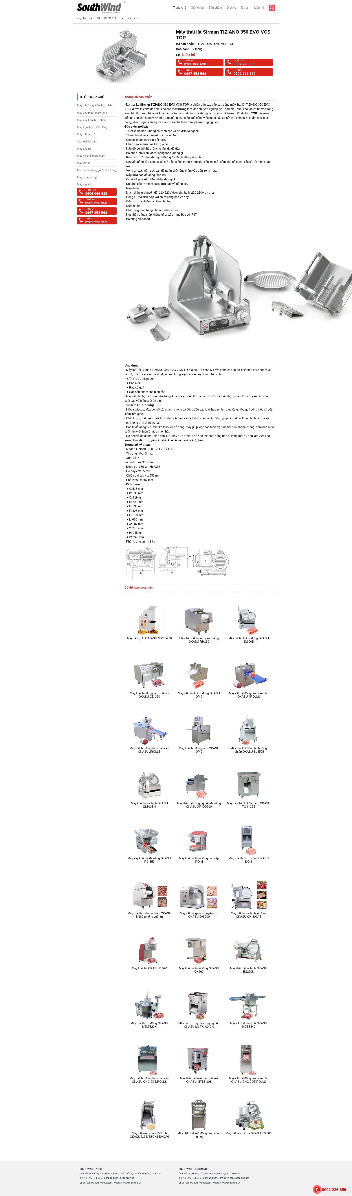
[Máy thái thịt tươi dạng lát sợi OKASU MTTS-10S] (199, 1086)
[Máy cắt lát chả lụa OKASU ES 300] (249, 1141)
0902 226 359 (245, 74)
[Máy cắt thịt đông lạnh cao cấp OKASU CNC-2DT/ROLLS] (249, 1086)
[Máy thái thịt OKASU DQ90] (150, 976)
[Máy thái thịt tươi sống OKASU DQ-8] (249, 866)
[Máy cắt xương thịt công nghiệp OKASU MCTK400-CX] (199, 1031)
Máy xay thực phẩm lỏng (92, 112)
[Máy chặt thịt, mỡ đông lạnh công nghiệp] (199, 1141)
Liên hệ (259, 7)
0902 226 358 (245, 64)
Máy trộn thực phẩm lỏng (92, 127)
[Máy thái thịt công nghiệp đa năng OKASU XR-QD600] (199, 811)
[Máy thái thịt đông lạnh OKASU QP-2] (199, 756)
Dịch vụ (231, 7)
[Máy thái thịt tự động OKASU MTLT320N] (150, 1031)
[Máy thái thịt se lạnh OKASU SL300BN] (150, 811)
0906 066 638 (195, 64)
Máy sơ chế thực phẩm (91, 155)
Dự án (245, 7)
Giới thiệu (197, 7)
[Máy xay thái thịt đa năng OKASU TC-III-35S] (249, 811)
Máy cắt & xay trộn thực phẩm (95, 105)
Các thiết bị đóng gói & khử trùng (96, 170)
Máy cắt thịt (134, 18)
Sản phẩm (215, 7)
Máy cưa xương (87, 177)
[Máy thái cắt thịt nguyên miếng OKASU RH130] (199, 646)
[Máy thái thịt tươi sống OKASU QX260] (199, 976)
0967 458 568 (195, 74)
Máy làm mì (84, 162)
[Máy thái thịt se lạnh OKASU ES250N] (249, 976)
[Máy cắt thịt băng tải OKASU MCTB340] (249, 1031)
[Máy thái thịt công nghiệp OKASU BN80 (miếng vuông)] (150, 921)
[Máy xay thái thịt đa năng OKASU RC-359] (150, 866)
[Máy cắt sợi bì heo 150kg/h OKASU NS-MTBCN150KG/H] (150, 1141)
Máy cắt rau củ (86, 134)
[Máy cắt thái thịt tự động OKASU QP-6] (199, 701)
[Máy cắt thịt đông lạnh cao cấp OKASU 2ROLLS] (150, 756)
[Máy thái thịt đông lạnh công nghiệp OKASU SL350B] (249, 756)
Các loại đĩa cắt (86, 141)
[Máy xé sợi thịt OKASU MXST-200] (150, 646)
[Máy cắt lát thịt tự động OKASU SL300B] (249, 646)
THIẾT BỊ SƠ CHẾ (107, 18)
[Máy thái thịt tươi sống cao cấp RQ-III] (199, 866)
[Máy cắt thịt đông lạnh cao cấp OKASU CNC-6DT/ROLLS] (150, 1086)
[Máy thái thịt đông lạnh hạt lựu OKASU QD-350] (150, 701)
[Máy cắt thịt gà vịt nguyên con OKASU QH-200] (199, 921)
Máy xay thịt (84, 184)
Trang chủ (179, 7)
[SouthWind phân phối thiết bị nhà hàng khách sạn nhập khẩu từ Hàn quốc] (101, 13)
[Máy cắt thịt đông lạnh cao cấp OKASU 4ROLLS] (249, 701)
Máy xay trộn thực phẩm (92, 120)
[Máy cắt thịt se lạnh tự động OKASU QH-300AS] (249, 921)
